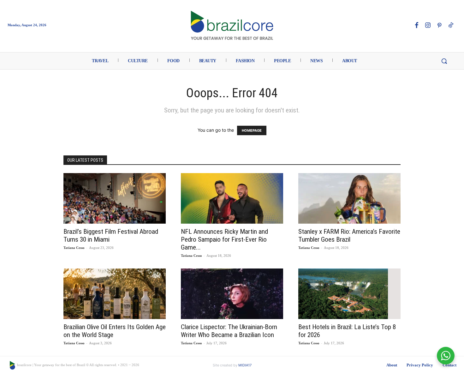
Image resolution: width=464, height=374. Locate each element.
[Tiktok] (451, 25)
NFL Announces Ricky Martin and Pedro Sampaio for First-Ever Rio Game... (224, 239)
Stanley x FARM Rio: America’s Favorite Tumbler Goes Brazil (349, 235)
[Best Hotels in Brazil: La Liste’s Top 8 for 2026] (349, 293)
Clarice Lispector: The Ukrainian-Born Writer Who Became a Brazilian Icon (229, 331)
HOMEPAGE (252, 130)
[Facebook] (417, 25)
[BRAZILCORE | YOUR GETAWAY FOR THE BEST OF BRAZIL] (232, 25)
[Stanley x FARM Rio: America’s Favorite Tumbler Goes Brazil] (349, 198)
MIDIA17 (245, 365)
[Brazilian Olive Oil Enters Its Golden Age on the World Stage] (114, 293)
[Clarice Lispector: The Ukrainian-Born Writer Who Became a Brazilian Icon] (232, 293)
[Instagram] (428, 25)
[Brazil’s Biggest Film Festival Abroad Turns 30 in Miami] (114, 198)
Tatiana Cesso (74, 248)
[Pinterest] (439, 25)
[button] (444, 61)
